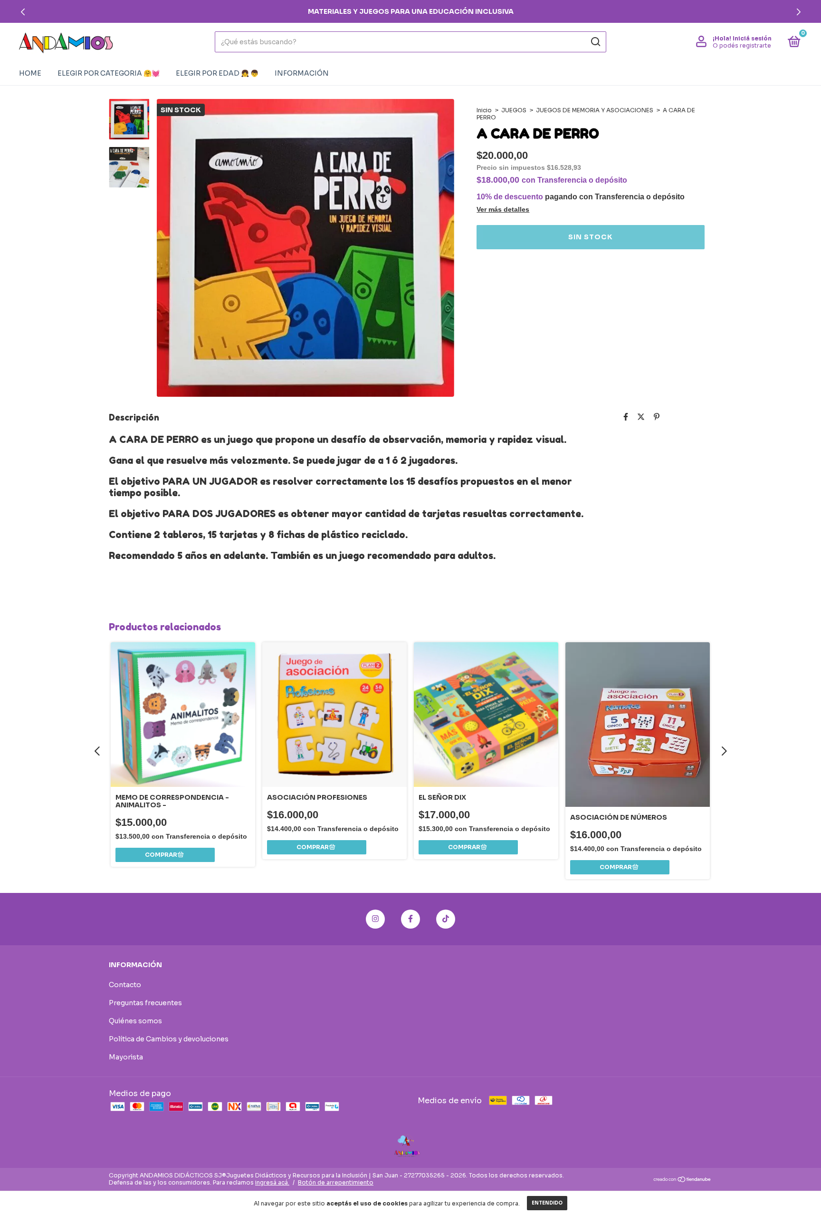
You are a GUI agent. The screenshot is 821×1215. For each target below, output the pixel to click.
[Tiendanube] (682, 1180)
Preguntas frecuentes (145, 1003)
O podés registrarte (742, 45)
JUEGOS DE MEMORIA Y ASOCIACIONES (594, 110)
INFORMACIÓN (302, 73)
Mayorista (126, 1057)
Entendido (547, 1203)
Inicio (484, 110)
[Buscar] (595, 41)
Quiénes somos (135, 1021)
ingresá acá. (272, 1182)
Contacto (125, 984)
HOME (30, 73)
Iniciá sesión (752, 38)
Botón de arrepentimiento (335, 1182)
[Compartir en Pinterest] (656, 417)
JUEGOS (513, 110)
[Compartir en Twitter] (641, 417)
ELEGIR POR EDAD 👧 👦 (217, 73)
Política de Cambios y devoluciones (169, 1039)
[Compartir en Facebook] (625, 417)
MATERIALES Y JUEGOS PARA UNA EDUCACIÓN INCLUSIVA (411, 11)
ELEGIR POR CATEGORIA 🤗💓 (108, 73)
